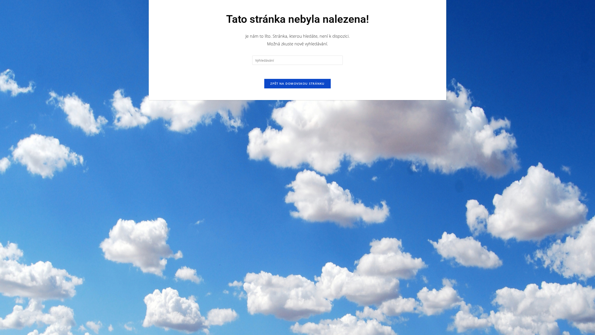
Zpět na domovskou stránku (297, 83)
